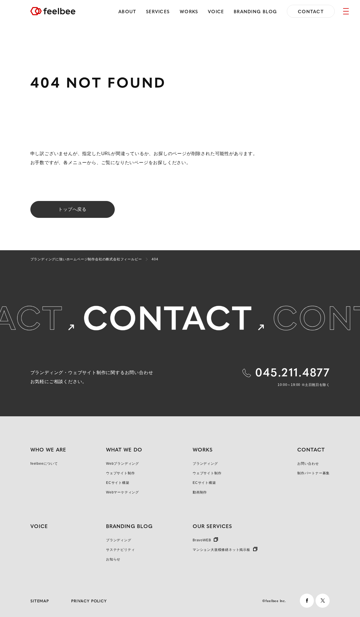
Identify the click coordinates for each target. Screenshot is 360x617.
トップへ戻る (72, 209)
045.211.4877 (292, 371)
